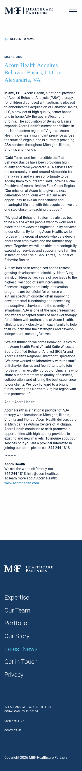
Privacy (13, 674)
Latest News (21, 649)
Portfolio (15, 623)
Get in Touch (21, 661)
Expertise (16, 597)
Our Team (17, 610)
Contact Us (13, 730)
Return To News (22, 39)
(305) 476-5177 (14, 720)
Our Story (16, 636)
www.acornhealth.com (21, 483)
